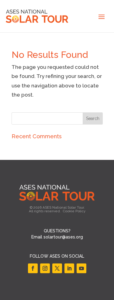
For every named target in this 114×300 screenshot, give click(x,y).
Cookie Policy (74, 211)
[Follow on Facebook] (33, 268)
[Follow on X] (57, 268)
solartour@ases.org (63, 237)
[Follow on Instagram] (45, 268)
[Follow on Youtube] (81, 268)
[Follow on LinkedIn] (69, 268)
